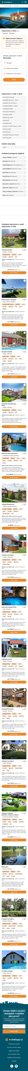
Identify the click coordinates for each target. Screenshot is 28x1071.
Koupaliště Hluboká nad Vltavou (11, 135)
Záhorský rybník (7, 129)
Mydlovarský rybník (8, 117)
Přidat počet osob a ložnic (13, 73)
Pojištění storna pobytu (14, 1057)
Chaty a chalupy (8, 6)
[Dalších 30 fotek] (14, 855)
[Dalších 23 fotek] (14, 959)
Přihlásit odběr (14, 1031)
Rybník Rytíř (6, 120)
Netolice (5, 407)
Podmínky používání (14, 1044)
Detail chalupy (14, 272)
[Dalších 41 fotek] (14, 595)
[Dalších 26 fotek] (14, 442)
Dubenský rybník (7, 137)
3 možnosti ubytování (17, 465)
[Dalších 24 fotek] (14, 238)
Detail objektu (14, 325)
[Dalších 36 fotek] (14, 392)
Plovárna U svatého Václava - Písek (12, 126)
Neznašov (16, 6)
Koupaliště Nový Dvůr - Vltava (10, 100)
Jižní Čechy (11, 33)
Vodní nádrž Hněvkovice (9, 111)
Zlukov (4, 973)
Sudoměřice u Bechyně (8, 455)
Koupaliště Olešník (7, 114)
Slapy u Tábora (6, 301)
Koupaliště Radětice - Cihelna (10, 106)
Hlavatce (5, 251)
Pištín (4, 609)
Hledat (14, 79)
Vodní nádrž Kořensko (8, 97)
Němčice (5, 661)
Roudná (5, 353)
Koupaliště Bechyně (8, 108)
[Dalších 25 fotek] (14, 749)
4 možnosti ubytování (17, 516)
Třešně (4, 763)
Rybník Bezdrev (7, 132)
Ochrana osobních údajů (14, 1047)
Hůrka (4, 147)
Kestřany (5, 711)
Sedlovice (5, 557)
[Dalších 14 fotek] (14, 340)
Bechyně (5, 921)
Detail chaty (14, 377)
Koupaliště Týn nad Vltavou (10, 103)
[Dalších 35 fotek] (14, 288)
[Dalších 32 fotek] (14, 543)
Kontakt (14, 1061)
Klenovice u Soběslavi (8, 816)
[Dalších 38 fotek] (14, 648)
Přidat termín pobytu (12, 68)
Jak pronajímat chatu (14, 1054)
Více (18, 266)
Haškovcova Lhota (7, 506)
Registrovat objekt (14, 1051)
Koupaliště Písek (7, 123)
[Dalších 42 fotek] (14, 493)
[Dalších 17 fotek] (14, 907)
